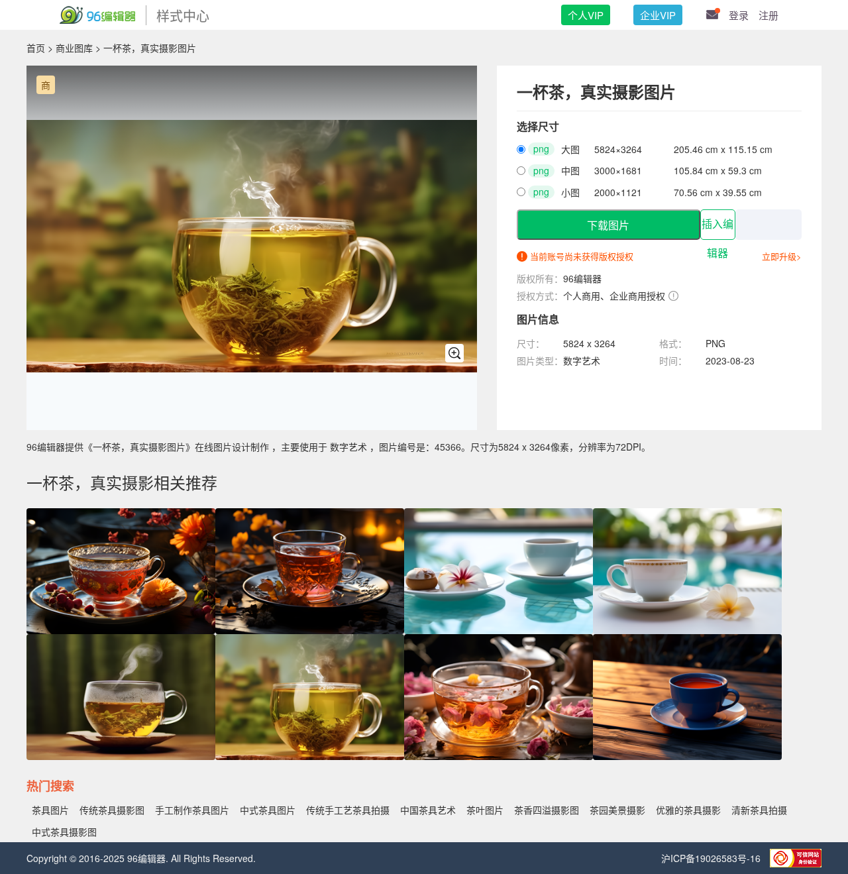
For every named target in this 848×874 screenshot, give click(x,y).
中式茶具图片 (267, 809)
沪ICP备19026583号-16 (712, 858)
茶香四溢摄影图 (546, 809)
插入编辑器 (717, 229)
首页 (35, 47)
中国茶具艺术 (428, 809)
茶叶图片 (485, 809)
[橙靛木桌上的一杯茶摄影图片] (687, 756)
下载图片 (608, 225)
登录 (739, 15)
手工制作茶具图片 (192, 809)
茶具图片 (50, 809)
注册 (768, 15)
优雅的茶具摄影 (688, 809)
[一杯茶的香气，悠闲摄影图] (120, 756)
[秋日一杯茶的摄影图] (120, 630)
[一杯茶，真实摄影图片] (309, 756)
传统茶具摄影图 (112, 809)
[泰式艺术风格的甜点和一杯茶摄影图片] (498, 630)
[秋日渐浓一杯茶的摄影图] (309, 630)
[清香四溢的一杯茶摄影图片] (498, 756)
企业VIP (658, 15)
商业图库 (74, 47)
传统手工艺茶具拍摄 (348, 809)
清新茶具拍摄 (759, 809)
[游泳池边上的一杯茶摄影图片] (687, 630)
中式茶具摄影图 (64, 831)
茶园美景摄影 (617, 809)
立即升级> (782, 256)
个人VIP (586, 15)
